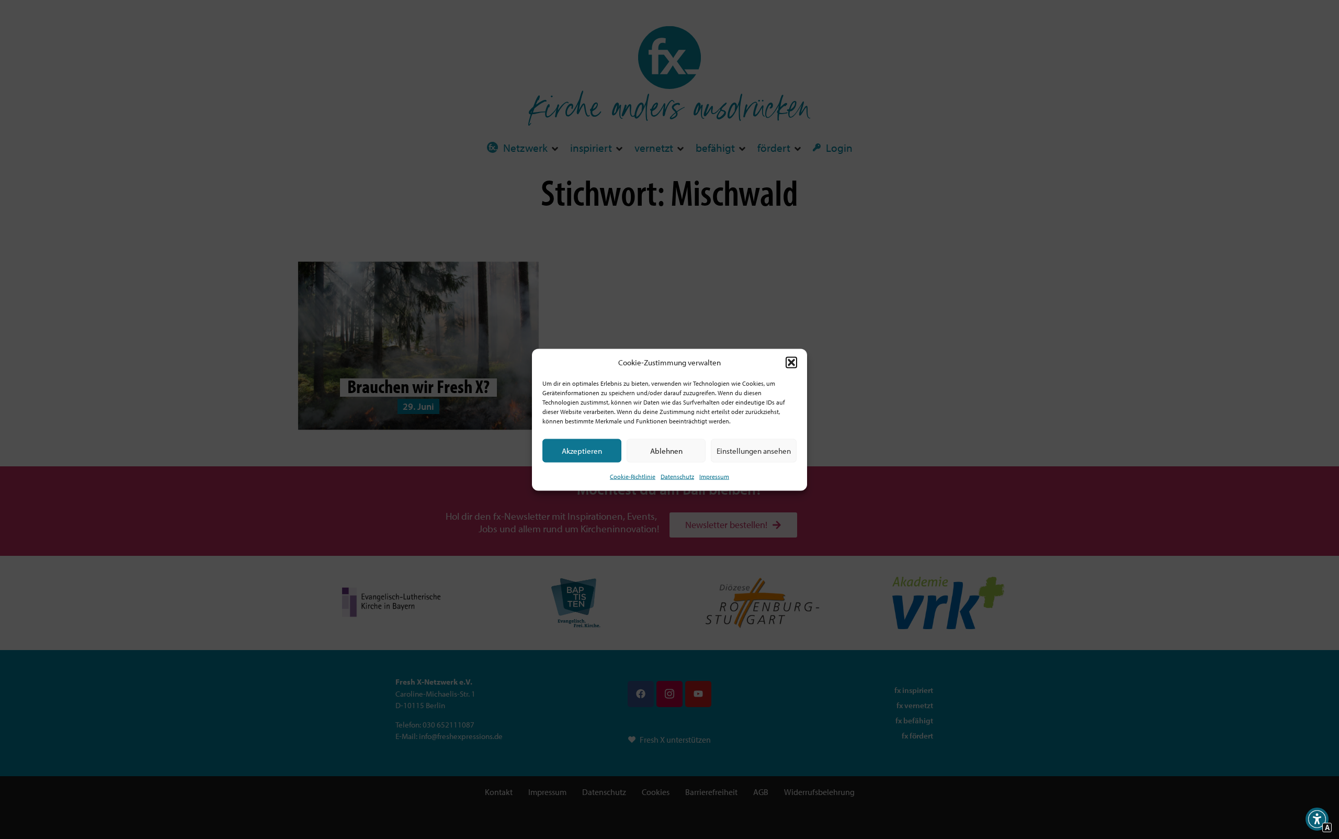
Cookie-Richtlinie (632, 476)
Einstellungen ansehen (754, 450)
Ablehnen (666, 450)
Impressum (714, 476)
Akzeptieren (582, 450)
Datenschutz (677, 476)
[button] (791, 362)
